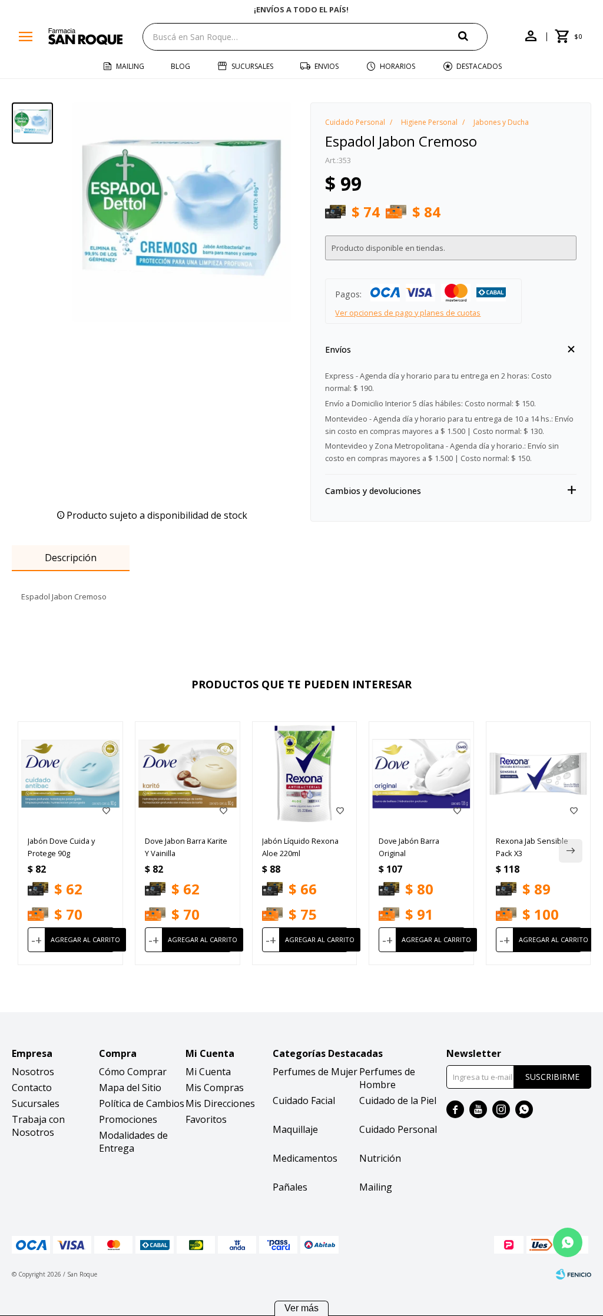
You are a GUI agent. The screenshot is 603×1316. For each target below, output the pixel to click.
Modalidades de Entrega (133, 1142)
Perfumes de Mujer (315, 1071)
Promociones (128, 1119)
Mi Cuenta (208, 1071)
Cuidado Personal (398, 1129)
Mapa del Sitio (130, 1087)
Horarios (397, 66)
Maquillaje (295, 1129)
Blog (180, 66)
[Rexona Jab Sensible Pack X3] (538, 774)
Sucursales (252, 66)
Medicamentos (305, 1158)
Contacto (32, 1087)
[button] (473, 36)
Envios (326, 66)
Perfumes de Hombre (387, 1078)
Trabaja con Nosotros (38, 1126)
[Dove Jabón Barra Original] (421, 774)
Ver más (301, 1308)
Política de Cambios (141, 1103)
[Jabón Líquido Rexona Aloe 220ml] (305, 774)
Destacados (479, 66)
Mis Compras (214, 1087)
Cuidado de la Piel (397, 1100)
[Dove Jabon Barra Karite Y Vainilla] (187, 774)
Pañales (290, 1187)
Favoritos (206, 1119)
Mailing (130, 66)
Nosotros (33, 1071)
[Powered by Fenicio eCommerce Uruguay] (573, 1274)
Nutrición (380, 1158)
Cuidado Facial (304, 1100)
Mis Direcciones (220, 1103)
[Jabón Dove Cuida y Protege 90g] (70, 774)
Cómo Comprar (133, 1071)
